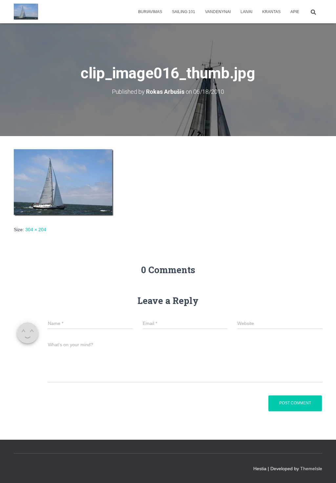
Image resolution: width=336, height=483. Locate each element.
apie (294, 12)
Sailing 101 (183, 12)
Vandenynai (218, 12)
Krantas (271, 12)
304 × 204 (35, 229)
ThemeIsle (311, 468)
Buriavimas (150, 12)
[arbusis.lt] (26, 12)
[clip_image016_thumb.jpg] (64, 182)
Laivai (246, 12)
